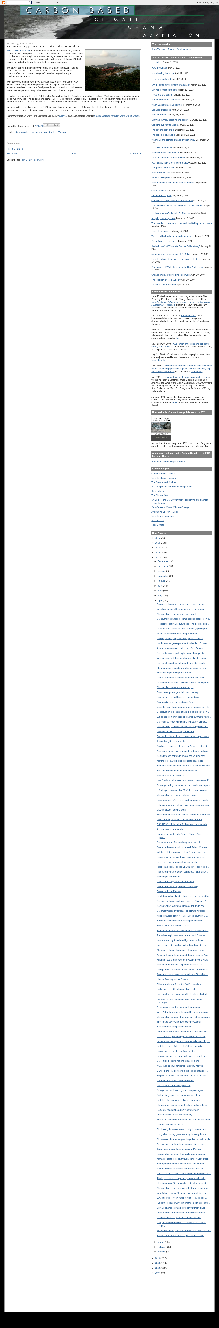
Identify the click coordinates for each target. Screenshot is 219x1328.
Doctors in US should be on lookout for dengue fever (183, 736)
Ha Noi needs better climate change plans (177, 989)
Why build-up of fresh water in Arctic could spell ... (182, 1198)
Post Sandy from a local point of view (170, 162)
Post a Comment (15, 149)
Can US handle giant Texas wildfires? (175, 881)
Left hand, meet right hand (164, 89)
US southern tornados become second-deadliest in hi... (184, 619)
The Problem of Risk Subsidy (166, 279)
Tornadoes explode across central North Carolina (181, 935)
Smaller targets (158, 114)
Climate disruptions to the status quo (175, 687)
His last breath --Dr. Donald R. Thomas (170, 213)
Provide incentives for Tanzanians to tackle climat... (182, 930)
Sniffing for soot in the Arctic (171, 775)
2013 (157, 547)
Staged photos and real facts (165, 99)
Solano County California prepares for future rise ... (182, 906)
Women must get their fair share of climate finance (182, 658)
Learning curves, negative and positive (170, 120)
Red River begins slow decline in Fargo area (178, 1100)
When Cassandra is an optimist (166, 105)
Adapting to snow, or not (163, 218)
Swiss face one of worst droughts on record (178, 842)
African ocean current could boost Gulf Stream (180, 648)
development (36, 132)
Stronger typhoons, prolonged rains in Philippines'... (182, 901)
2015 (157, 538)
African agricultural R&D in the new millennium (180, 1168)
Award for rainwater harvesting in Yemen (177, 633)
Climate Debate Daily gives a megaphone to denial (176, 259)
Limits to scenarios (160, 231)
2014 (157, 543)
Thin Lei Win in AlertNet (18, 50)
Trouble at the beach (161, 94)
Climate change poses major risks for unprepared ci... (183, 1188)
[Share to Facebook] (54, 125)
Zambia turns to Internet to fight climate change (180, 1235)
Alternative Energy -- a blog (164, 511)
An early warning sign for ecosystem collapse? (180, 638)
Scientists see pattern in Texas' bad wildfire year (181, 756)
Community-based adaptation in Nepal (176, 702)
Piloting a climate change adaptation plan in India (181, 1178)
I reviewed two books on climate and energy (185, 377)
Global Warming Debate (163, 473)
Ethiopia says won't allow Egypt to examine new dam (183, 805)
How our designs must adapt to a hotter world (179, 819)
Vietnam (62, 132)
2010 (157, 1258)
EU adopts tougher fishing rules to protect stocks (181, 1036)
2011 (157, 557)
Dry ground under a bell (162, 167)
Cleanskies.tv (158, 360)
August (161, 581)
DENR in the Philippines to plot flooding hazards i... (182, 1071)
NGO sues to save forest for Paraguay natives (180, 1066)
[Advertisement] (166, 1291)
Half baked (156, 62)
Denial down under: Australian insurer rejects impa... (182, 857)
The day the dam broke (162, 129)
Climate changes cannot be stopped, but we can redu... (184, 1017)
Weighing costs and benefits (165, 152)
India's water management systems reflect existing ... (183, 1041)
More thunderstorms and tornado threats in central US (183, 814)
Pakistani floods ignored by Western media (178, 1110)
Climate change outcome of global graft (176, 614)
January (162, 1251)
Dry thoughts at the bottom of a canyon (170, 85)
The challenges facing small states (174, 672)
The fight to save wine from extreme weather (179, 1021)
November (163, 566)
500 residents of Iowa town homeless (175, 1080)
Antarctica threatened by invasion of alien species (181, 604)
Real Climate (157, 524)
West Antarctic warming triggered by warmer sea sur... (183, 1012)
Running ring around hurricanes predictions (178, 697)
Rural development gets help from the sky (177, 692)
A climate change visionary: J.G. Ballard (171, 254)
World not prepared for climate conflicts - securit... (182, 609)
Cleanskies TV (188, 315)
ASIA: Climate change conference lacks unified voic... (184, 1173)
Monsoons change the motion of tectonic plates (180, 950)
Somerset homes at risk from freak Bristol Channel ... (183, 847)
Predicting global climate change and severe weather (183, 896)
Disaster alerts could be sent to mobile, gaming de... (183, 628)
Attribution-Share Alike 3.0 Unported (125, 116)
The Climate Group (160, 495)
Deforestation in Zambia (169, 891)
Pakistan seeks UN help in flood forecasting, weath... (183, 800)
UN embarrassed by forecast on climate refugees (181, 911)
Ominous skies (158, 190)
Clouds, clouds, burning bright (171, 809)
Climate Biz (196, 371)
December (163, 561)
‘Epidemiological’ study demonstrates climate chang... (183, 1203)
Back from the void (160, 172)
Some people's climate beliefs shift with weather (180, 1163)
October (162, 571)
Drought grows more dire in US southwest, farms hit (182, 969)
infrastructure (50, 132)
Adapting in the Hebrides (169, 876)
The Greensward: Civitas (163, 482)
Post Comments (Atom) (32, 160)
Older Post (135, 153)
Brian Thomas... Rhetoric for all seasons (171, 49)
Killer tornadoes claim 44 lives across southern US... (183, 916)
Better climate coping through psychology (177, 886)
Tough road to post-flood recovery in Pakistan (179, 1149)
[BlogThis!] (48, 125)
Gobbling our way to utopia (164, 125)
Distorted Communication (163, 284)
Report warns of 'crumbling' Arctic (173, 925)
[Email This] (45, 125)
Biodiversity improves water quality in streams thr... (182, 1129)
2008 (157, 1268)
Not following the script (162, 73)
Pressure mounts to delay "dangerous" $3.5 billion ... (183, 871)
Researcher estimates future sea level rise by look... (183, 624)
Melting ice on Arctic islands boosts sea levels (180, 761)
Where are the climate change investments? (173, 140)
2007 (157, 1273)
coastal (24, 132)
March (161, 1242)
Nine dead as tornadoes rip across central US (179, 964)
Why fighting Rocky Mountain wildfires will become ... (183, 1193)
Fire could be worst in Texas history (174, 1114)
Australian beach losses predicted (173, 1085)
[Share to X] (51, 125)
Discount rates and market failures (168, 157)
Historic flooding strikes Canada (172, 979)
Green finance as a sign (163, 241)
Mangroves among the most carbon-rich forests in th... (184, 1230)
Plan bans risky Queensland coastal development (181, 1183)
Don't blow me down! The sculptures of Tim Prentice (177, 205)
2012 (157, 552)
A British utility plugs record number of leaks (179, 1217)
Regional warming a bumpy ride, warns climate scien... (184, 1056)
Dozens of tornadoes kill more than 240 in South (181, 663)
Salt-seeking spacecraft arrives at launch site (179, 1095)
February (162, 1247)
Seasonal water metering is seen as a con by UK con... (184, 765)
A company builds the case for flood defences (179, 1007)
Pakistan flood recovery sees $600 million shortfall (182, 994)
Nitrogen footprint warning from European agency (181, 1090)
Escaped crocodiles (161, 109)
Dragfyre (62, 116)
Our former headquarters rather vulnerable (172, 200)
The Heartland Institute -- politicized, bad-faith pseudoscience (181, 223)
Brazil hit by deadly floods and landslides (177, 770)
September (163, 576)
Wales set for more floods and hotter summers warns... (184, 717)
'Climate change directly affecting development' (180, 920)
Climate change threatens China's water (176, 795)
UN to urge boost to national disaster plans (178, 1061)
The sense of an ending (163, 135)
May (160, 595)
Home (74, 153)
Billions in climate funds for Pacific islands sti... (180, 984)
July (160, 585)
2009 (157, 1263)
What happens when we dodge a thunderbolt (173, 182)
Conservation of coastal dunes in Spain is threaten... (183, 712)
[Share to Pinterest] (58, 125)
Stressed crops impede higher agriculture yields (180, 653)
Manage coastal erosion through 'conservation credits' (183, 1158)
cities (17, 132)
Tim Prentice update (161, 195)
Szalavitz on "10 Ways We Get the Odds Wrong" (175, 246)
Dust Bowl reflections (161, 147)
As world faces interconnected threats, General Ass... (183, 955)
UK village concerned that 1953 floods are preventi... (183, 790)
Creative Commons (102, 116)
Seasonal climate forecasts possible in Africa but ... (182, 974)
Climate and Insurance (162, 516)
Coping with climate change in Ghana (175, 731)
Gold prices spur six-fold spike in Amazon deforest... (183, 746)
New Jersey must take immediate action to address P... (184, 751)
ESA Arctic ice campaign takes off (174, 1026)
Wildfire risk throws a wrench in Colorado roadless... (182, 852)
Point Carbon (157, 520)
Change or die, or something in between (171, 275)
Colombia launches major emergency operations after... (184, 707)
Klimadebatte (157, 491)
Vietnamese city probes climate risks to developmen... (184, 682)
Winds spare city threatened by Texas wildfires (180, 940)
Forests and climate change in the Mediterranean (181, 1212)
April (160, 600)
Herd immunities (159, 67)
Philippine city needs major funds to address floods (182, 1105)
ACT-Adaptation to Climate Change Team (171, 486)
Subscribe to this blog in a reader (168, 461)
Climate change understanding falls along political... (182, 726)
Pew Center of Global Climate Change (170, 507)
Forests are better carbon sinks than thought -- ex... (182, 945)
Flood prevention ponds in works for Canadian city (181, 668)
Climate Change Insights (163, 478)
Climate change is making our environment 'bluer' (181, 1208)
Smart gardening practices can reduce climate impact (183, 785)
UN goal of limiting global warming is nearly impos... (182, 1134)
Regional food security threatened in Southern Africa (182, 1075)
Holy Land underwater (162, 79)
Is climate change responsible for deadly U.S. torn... (183, 643)
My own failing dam (161, 177)
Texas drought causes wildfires (172, 741)
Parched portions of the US (170, 1124)
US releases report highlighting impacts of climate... (182, 721)
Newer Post (12, 153)
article (174, 402)
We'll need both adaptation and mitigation (171, 236)
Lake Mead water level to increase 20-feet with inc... (183, 1031)
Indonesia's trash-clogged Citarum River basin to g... (183, 867)
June (160, 590)
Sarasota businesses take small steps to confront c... (183, 1154)
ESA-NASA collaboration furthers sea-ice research (182, 824)
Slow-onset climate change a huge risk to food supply (183, 1139)
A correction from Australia (170, 829)
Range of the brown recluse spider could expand (180, 677)
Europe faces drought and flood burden (176, 1051)
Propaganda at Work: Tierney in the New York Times (177, 267)
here (178, 338)
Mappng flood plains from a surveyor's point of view (182, 959)
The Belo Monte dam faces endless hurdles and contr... (184, 1119)
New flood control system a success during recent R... (184, 780)
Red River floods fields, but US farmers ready (179, 1046)
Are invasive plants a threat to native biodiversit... (181, 1144)
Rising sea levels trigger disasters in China (178, 862)
